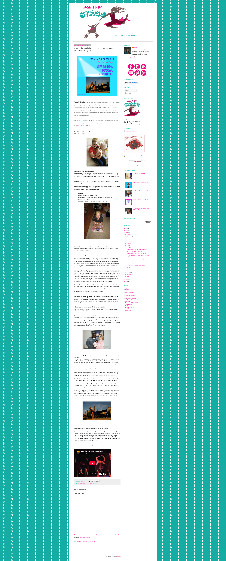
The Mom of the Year (130, 307)
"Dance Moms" (114, 40)
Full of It (127, 289)
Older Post (117, 534)
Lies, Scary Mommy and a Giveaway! (141, 182)
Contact (97, 40)
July (128, 245)
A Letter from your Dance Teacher (140, 173)
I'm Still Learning (129, 297)
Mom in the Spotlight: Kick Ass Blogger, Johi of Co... (138, 249)
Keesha (136, 47)
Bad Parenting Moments (130, 298)
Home (75, 40)
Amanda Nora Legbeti (82, 483)
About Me (81, 40)
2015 (127, 228)
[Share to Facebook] (97, 481)
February (129, 274)
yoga (96, 483)
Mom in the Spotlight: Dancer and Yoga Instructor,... (138, 259)
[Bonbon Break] (137, 161)
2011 (127, 281)
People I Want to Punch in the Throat (133, 308)
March (128, 272)
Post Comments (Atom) (85, 537)
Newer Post (77, 534)
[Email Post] (89, 481)
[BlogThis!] (93, 481)
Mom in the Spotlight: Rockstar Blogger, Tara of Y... (138, 253)
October (129, 239)
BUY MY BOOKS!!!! (90, 40)
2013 (127, 232)
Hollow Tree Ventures (130, 295)
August (128, 243)
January (129, 276)
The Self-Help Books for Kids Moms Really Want (137, 261)
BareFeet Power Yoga (80, 125)
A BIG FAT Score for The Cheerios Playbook (136, 265)
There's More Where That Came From (133, 302)
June (128, 247)
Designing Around (129, 294)
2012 (127, 279)
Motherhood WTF (129, 304)
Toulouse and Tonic (129, 291)
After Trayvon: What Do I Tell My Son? (141, 190)
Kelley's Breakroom (129, 292)
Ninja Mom (127, 288)
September (129, 241)
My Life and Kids (129, 305)
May (128, 267)
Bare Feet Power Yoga (90, 483)
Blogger (119, 556)
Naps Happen (128, 301)
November (129, 236)
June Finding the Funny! (132, 263)
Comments (128, 93)
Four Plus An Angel (129, 299)
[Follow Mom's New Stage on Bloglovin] (131, 83)
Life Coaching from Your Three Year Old (135, 251)
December (129, 234)
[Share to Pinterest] (98, 481)
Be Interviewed (105, 40)
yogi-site (90, 445)
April (128, 270)
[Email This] (92, 481)
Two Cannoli (128, 310)
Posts (127, 90)
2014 (127, 230)
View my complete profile (129, 58)
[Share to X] (95, 481)
